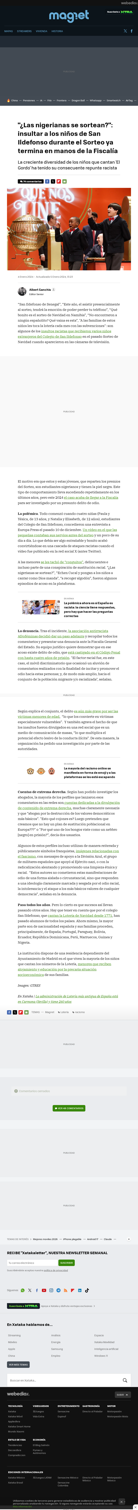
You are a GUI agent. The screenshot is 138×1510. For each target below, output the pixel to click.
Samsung (57, 1349)
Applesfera (14, 1421)
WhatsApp (23, 1290)
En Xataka (69, 598)
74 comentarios (32, 181)
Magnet (69, 16)
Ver (70, 1108)
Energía (55, 1342)
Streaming (14, 1335)
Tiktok (87, 1290)
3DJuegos (38, 1411)
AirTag (129, 100)
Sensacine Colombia (64, 1484)
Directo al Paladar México (92, 1479)
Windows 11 (101, 1355)
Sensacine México (68, 1477)
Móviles (12, 1342)
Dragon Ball (78, 100)
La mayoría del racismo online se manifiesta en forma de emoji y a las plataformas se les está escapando (90, 772)
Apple (11, 1349)
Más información (22, 1506)
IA (41, 100)
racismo (80, 1012)
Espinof (62, 1416)
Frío (49, 100)
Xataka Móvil (15, 1416)
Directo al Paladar (92, 1411)
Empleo (55, 1355)
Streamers (24, 31)
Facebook (131, 31)
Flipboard (59, 181)
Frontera (61, 100)
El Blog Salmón (41, 1445)
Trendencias (15, 1445)
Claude (108, 1239)
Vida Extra (38, 1416)
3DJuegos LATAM (42, 1477)
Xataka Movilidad (104, 1342)
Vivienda (41, 31)
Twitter (125, 31)
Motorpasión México (114, 1479)
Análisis (56, 1335)
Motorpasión (114, 1411)
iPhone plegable (72, 1239)
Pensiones (29, 100)
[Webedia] (129, 3)
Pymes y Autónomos (39, 1451)
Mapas (8, 31)
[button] (42, 289)
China (14, 100)
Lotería (65, 1012)
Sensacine (64, 1411)
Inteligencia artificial (106, 1349)
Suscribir (66, 1262)
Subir (120, 1394)
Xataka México (16, 1477)
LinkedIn (80, 1290)
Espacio (99, 1335)
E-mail (64, 181)
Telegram (58, 1290)
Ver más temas (18, 1364)
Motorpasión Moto (117, 1416)
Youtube (44, 1290)
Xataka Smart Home (19, 1426)
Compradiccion (16, 1455)
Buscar (125, 1380)
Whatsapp (96, 100)
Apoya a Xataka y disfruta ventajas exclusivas (66, 1306)
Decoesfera (14, 1450)
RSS (65, 1290)
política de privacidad (56, 1270)
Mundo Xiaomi (16, 1431)
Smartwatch (114, 100)
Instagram (51, 1290)
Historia (57, 31)
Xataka (12, 1411)
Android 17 (93, 1239)
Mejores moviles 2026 (45, 1239)
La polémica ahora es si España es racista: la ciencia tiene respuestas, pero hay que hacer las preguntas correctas (89, 609)
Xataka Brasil (15, 1482)
